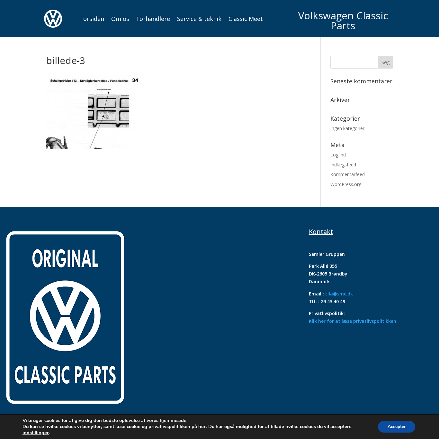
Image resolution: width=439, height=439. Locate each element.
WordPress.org (345, 184)
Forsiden (92, 19)
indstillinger (35, 432)
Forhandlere (153, 19)
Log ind (338, 155)
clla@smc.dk (339, 294)
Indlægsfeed (343, 165)
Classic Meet (245, 19)
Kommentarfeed (347, 174)
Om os (120, 19)
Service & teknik (199, 19)
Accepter (397, 427)
